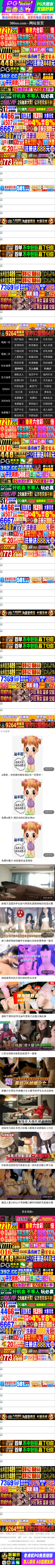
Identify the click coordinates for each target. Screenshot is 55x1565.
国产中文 (19, 409)
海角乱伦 (48, 398)
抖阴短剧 (33, 415)
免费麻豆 (19, 404)
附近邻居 (19, 363)
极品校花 (19, 415)
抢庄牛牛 (33, 374)
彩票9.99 (19, 380)
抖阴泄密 (48, 404)
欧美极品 (33, 345)
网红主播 (33, 339)
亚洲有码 (19, 345)
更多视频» (27, 1211)
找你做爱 (48, 363)
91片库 (19, 392)
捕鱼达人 (19, 374)
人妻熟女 (19, 357)
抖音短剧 (19, 386)
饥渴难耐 (33, 363)
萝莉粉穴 (33, 404)
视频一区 (6, 342)
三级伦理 (19, 351)
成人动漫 (48, 345)
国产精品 (19, 339)
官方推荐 (6, 377)
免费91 (33, 398)
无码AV (6, 389)
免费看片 (19, 398)
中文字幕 (33, 351)
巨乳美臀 (48, 351)
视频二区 (6, 354)
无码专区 (6, 401)
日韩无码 (48, 415)
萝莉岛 (47, 392)
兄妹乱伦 (33, 409)
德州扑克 (48, 374)
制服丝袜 (33, 357)
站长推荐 (6, 365)
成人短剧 (48, 409)
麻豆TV (33, 386)
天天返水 (48, 380)
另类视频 (48, 357)
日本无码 (48, 339)
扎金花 (33, 380)
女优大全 (33, 392)
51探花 (47, 386)
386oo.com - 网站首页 (27, 23)
